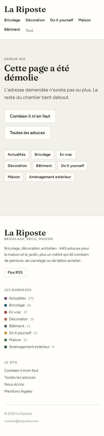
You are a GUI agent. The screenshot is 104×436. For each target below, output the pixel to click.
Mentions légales (18, 391)
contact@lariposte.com (21, 421)
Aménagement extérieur (50, 177)
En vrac (66, 154)
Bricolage (43, 154)
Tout (29, 30)
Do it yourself (72, 165)
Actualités (17, 154)
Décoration (17, 165)
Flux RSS (15, 272)
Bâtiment (44, 165)
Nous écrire (14, 384)
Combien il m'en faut (30, 116)
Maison (14, 177)
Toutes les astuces (27, 132)
